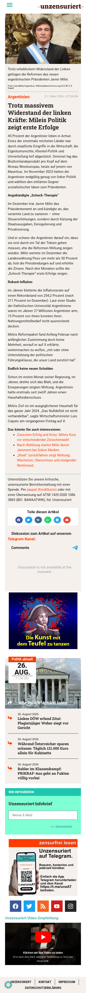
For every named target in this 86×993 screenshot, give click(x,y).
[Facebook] (15, 906)
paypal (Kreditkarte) (42, 490)
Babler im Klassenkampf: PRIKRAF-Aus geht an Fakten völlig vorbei (43, 773)
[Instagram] (70, 906)
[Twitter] (29, 906)
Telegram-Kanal (21, 539)
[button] (9, 5)
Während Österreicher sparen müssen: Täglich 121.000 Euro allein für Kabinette (43, 748)
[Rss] (43, 906)
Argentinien (19, 96)
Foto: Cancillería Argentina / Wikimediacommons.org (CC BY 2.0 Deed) (40, 87)
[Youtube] (57, 906)
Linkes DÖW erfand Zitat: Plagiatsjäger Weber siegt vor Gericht (43, 723)
